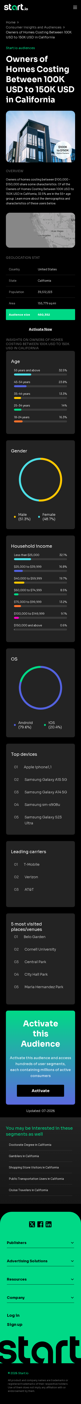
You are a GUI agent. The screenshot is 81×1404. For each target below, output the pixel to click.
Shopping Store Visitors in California (34, 1167)
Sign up (14, 1324)
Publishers (16, 1243)
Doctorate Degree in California (30, 1145)
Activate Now (40, 329)
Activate (41, 1090)
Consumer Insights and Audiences (34, 27)
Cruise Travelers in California (28, 1190)
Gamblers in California (24, 1156)
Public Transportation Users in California (36, 1179)
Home (11, 22)
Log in (13, 1315)
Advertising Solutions (27, 1261)
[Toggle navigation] (74, 7)
